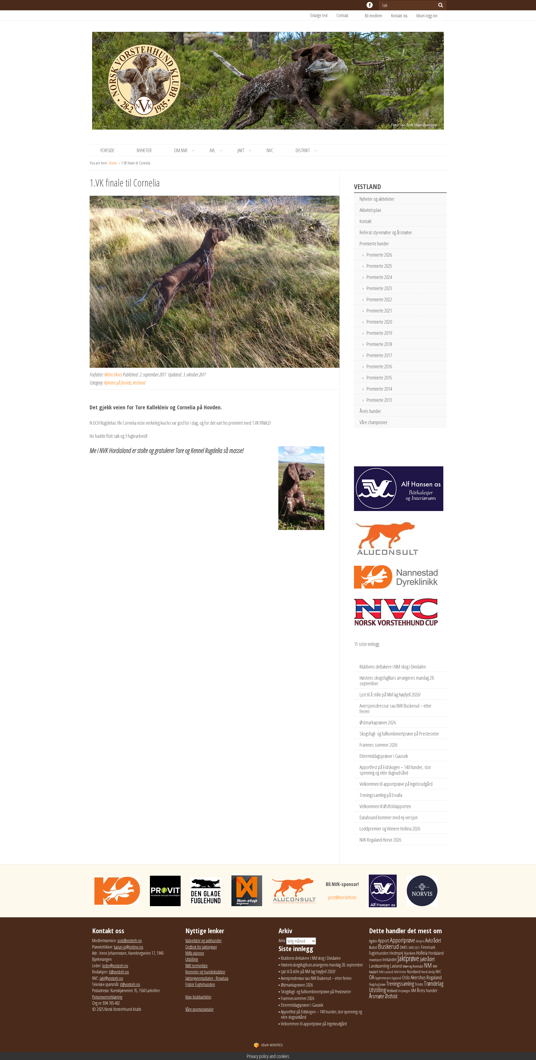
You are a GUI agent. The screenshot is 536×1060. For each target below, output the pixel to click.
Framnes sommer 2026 (378, 744)
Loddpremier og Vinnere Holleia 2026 (390, 828)
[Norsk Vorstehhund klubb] (268, 82)
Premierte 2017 (379, 355)
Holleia (421, 952)
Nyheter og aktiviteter (377, 198)
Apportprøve (402, 940)
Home (113, 163)
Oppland (396, 978)
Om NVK (180, 150)
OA (371, 977)
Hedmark (396, 953)
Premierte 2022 (379, 299)
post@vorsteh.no (342, 897)
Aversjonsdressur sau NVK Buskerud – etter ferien (396, 708)
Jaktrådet (427, 959)
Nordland (413, 971)
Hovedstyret (375, 960)
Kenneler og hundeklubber (205, 972)
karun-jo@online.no (128, 947)
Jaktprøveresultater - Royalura (206, 978)
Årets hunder (370, 411)
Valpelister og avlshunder (203, 940)
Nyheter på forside (117, 382)
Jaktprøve (408, 958)
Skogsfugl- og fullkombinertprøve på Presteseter (399, 733)
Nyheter (144, 150)
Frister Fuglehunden (200, 984)
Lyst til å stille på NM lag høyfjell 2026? (390, 694)
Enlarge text (319, 15)
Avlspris (420, 941)
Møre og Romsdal (413, 966)
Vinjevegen (404, 991)
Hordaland (436, 953)
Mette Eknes (113, 374)
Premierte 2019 (379, 333)
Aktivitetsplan (370, 210)
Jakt (241, 150)
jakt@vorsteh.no (111, 978)
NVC (270, 150)
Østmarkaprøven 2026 (378, 722)
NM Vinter (400, 972)
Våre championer (373, 422)
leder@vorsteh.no (115, 966)
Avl (212, 150)
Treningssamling (400, 983)
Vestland (139, 382)
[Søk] (440, 5)
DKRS (404, 947)
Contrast (342, 15)
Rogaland (434, 977)
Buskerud (388, 946)
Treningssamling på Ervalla (381, 795)
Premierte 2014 (379, 388)
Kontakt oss (399, 16)
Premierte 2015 (379, 377)
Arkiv (282, 940)
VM (413, 990)
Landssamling (379, 966)
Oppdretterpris (383, 978)
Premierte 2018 (379, 344)
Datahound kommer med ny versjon (389, 817)
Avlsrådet (433, 940)
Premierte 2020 (379, 321)
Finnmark (428, 947)
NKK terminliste (196, 966)
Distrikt (303, 150)
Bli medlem (373, 16)
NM (428, 965)
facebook (370, 5)
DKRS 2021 (414, 947)
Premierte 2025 (379, 265)
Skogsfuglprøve (377, 984)
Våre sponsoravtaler (199, 1009)
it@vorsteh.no (119, 972)
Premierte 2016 (379, 366)
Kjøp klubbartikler (198, 997)
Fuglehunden (379, 953)
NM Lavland (386, 972)
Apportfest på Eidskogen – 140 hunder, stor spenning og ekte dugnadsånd (395, 770)
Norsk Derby (428, 972)
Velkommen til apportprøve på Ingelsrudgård (396, 783)
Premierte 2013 (379, 400)
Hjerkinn (409, 953)
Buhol (373, 947)
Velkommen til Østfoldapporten (385, 806)
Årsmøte (376, 996)
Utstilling (191, 959)
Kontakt (366, 221)
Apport (383, 940)
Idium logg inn (426, 16)
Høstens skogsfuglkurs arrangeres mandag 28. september (397, 680)
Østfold (391, 996)
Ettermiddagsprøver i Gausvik (384, 756)
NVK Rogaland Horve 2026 (380, 839)
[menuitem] (378, 15)
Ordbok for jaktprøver (201, 947)
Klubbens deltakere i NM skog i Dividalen (393, 666)
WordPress (272, 1045)
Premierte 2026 (379, 254)
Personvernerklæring (107, 997)
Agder (373, 941)
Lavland (396, 966)
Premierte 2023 (379, 288)
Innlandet (389, 959)
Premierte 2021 (379, 310)
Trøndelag (433, 983)
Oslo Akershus (414, 977)
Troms (419, 984)
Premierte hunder (374, 243)
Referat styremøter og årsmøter (386, 232)
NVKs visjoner (194, 953)
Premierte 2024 (379, 277)
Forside (107, 150)
